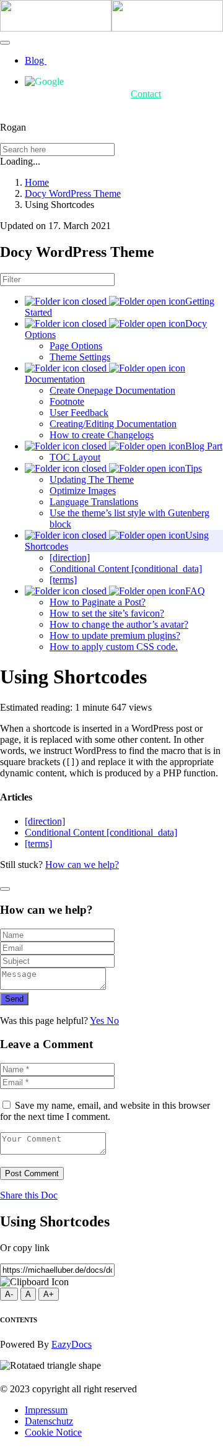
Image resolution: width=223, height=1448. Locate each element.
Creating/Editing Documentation (113, 423)
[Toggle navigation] (5, 43)
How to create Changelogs (102, 435)
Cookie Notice (53, 1432)
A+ (48, 1294)
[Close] (5, 889)
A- (9, 1294)
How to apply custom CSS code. (114, 646)
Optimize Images (83, 490)
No (113, 1020)
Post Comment (32, 1173)
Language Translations (94, 501)
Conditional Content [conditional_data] (126, 568)
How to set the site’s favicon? (107, 613)
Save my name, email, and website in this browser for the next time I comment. (105, 1111)
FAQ (195, 591)
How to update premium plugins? (115, 635)
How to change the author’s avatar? (119, 624)
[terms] (63, 579)
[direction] (70, 557)
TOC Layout (75, 457)
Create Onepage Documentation (112, 390)
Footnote (67, 401)
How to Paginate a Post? (98, 602)
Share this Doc (29, 1195)
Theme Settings (80, 357)
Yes (98, 1020)
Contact (146, 94)
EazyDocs (71, 1344)
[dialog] (111, 942)
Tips (193, 468)
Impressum (46, 1410)
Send (14, 999)
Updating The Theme (92, 479)
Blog (35, 60)
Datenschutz (49, 1421)
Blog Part (203, 446)
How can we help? (82, 864)
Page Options (76, 345)
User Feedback (79, 412)
